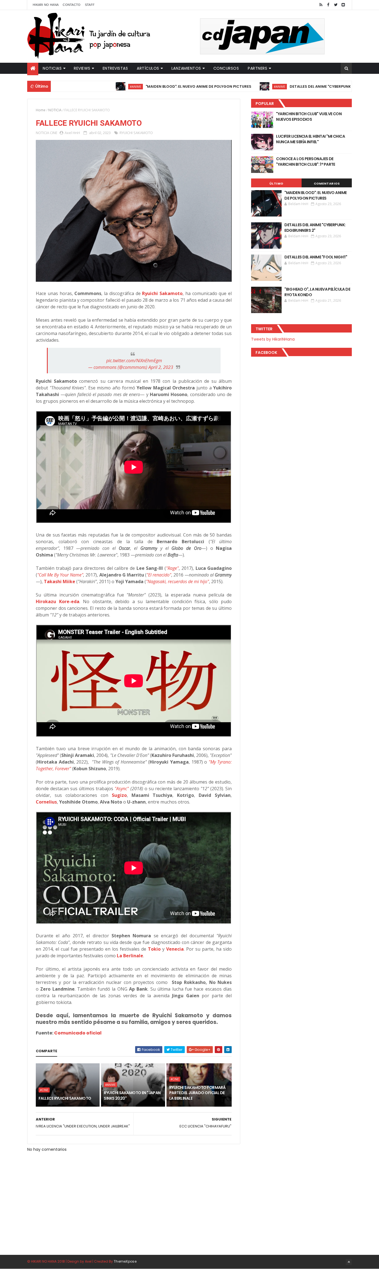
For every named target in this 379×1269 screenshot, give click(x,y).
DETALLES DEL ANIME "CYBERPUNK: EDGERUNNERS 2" (300, 86)
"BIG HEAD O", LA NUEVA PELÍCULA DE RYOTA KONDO (317, 292)
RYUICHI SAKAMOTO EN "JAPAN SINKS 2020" (132, 1095)
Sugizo (119, 795)
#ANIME (98, 86)
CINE (53, 132)
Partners (257, 68)
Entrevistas (115, 68)
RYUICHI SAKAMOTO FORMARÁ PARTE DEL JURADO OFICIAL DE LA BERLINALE (197, 1093)
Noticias (52, 68)
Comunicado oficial (78, 1033)
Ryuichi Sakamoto (162, 293)
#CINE (44, 1090)
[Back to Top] (349, 1262)
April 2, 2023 (160, 367)
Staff (90, 4)
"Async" (122, 788)
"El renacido (158, 575)
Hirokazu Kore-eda (57, 601)
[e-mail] (343, 5)
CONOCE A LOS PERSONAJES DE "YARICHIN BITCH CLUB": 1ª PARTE (305, 161)
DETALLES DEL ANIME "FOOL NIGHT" (315, 257)
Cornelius (46, 802)
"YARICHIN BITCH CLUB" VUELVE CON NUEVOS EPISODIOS (309, 116)
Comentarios (327, 183)
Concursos (226, 68)
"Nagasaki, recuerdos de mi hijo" (177, 581)
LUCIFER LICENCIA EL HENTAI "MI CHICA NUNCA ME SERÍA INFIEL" (310, 139)
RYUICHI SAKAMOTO (136, 132)
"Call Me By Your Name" (60, 575)
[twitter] (336, 5)
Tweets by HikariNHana (273, 339)
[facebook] (328, 5)
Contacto (71, 4)
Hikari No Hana (46, 4)
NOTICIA (55, 110)
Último (276, 183)
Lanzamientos (186, 68)
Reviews (82, 68)
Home (41, 110)
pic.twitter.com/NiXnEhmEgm (134, 360)
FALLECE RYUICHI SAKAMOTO (65, 1098)
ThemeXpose (125, 1261)
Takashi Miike (59, 581)
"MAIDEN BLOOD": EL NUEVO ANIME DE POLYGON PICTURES (161, 86)
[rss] (321, 5)
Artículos (148, 68)
